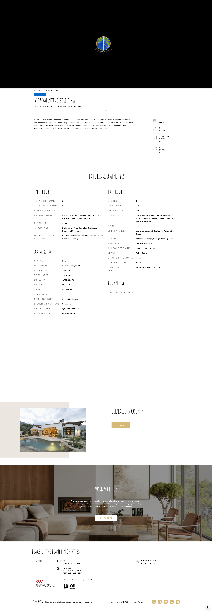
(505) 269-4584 (148, 563)
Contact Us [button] (106, 518)
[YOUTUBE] (166, 602)
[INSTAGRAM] (154, 602)
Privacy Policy (136, 602)
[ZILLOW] (178, 602)
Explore (121, 425)
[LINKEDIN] (160, 602)
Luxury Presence (84, 602)
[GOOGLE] (172, 602)
